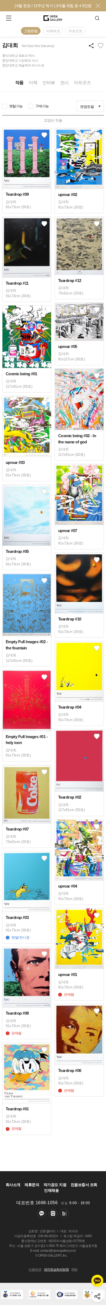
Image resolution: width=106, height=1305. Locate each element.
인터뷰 (48, 82)
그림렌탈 (31, 31)
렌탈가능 (16, 106)
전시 (64, 82)
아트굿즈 (75, 31)
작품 (19, 82)
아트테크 (53, 31)
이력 (33, 82)
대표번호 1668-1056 (37, 1202)
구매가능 (42, 106)
